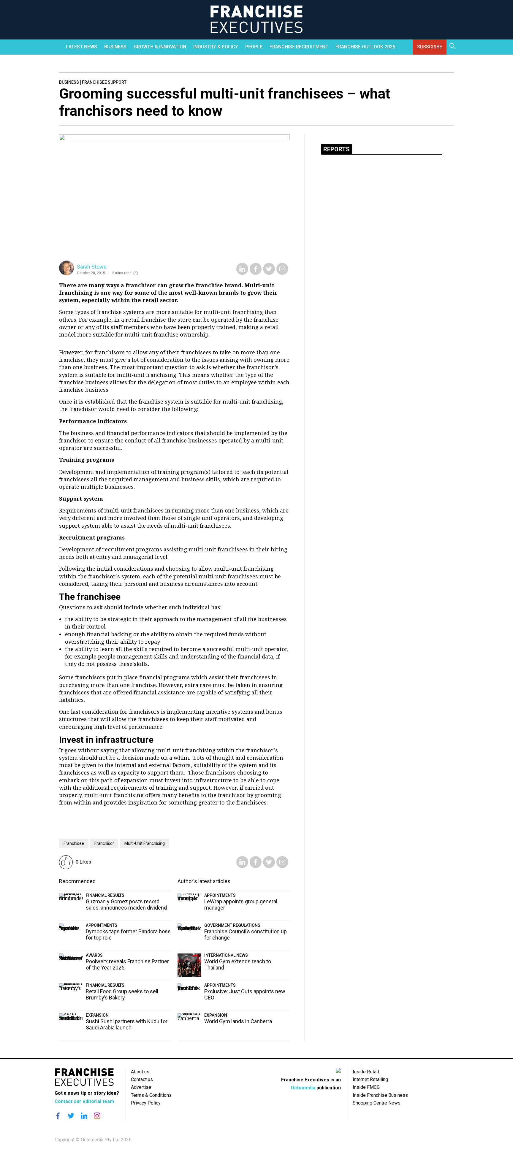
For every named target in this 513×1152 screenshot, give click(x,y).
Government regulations (232, 925)
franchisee (74, 843)
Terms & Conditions (151, 1095)
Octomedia (303, 1088)
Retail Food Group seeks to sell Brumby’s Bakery (122, 994)
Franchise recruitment (299, 47)
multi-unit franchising (144, 843)
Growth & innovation (160, 47)
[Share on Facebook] (256, 273)
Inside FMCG (366, 1087)
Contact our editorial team (84, 1101)
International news (226, 955)
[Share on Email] (282, 273)
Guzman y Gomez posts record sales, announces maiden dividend (126, 904)
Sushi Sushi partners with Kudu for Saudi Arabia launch (126, 1024)
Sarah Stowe (92, 267)
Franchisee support (104, 82)
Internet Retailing (370, 1079)
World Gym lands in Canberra (238, 1021)
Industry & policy (215, 47)
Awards (94, 955)
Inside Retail (366, 1072)
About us (140, 1072)
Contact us (142, 1079)
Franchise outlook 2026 (365, 47)
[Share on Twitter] (269, 273)
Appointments (101, 925)
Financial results (105, 895)
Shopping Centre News (376, 1103)
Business (115, 47)
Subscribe (429, 47)
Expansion (97, 1015)
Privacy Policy (146, 1103)
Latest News (81, 47)
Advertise (141, 1087)
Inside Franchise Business (380, 1095)
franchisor (104, 843)
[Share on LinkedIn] (242, 273)
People (253, 47)
